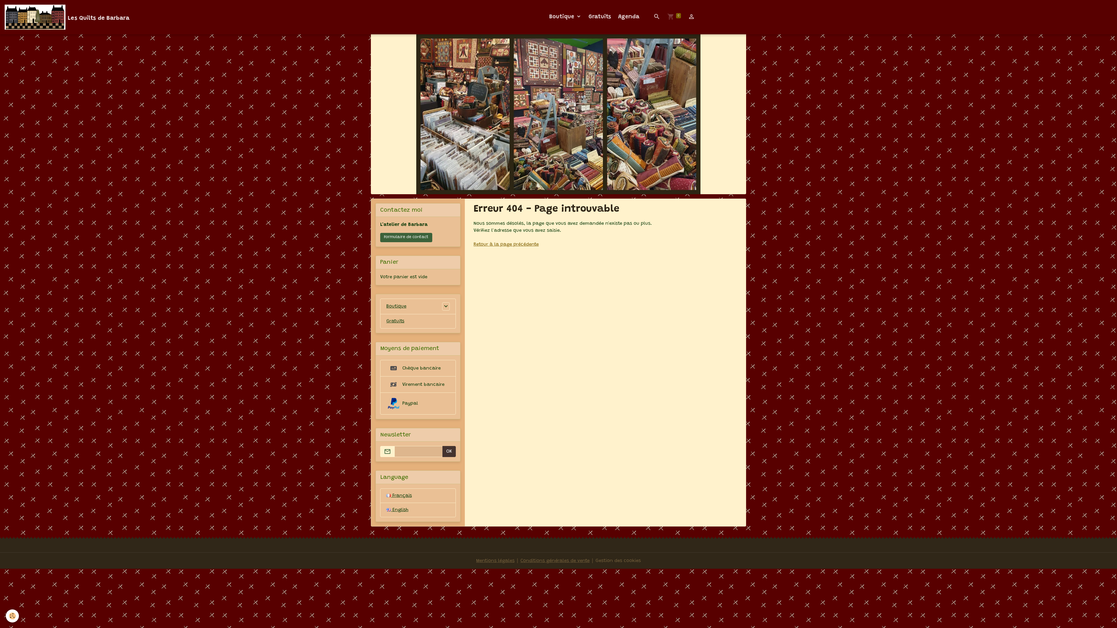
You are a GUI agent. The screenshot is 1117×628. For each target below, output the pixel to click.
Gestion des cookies (618, 561)
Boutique (562, 17)
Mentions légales (495, 561)
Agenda (628, 17)
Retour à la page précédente (506, 244)
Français (401, 495)
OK (449, 451)
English (399, 510)
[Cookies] (12, 615)
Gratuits (599, 17)
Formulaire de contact (406, 237)
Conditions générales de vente (555, 561)
